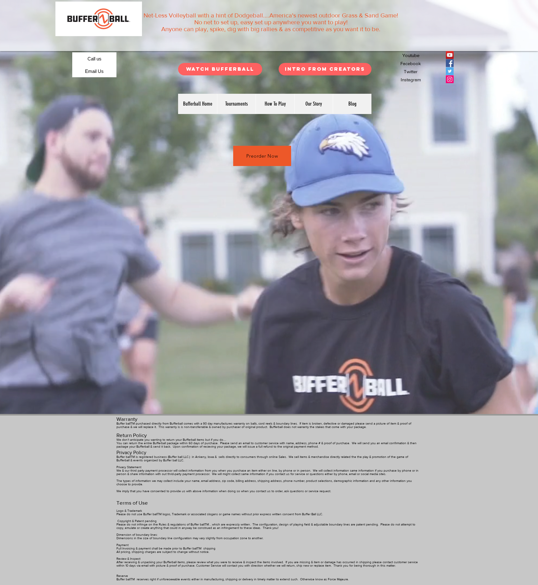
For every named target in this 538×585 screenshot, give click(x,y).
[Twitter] (450, 71)
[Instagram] (450, 79)
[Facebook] (450, 63)
